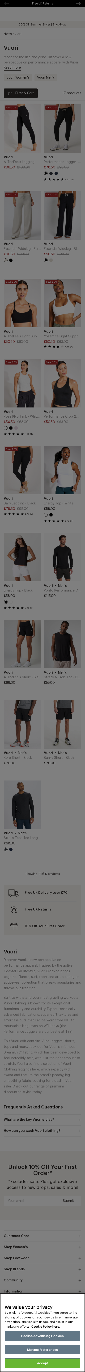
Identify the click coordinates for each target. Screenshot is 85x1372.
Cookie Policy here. (45, 1326)
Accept (42, 1363)
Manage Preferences (42, 1349)
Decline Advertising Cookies (42, 1336)
